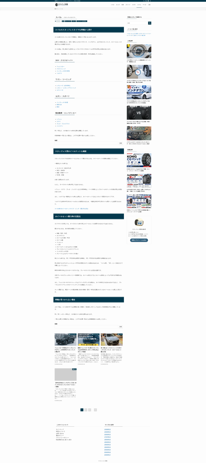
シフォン (59, 119)
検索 (56, 140)
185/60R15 (107, 439)
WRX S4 (59, 104)
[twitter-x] (144, 1)
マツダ (130, 35)
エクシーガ (60, 90)
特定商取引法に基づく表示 (63, 439)
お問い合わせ (60, 433)
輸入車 (143, 35)
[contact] (148, 1)
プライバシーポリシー (62, 437)
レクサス (138, 35)
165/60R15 (107, 434)
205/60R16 (107, 449)
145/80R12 (107, 429)
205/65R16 (107, 452)
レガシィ (74, 21)
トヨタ (128, 33)
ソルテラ (59, 73)
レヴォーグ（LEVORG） (82, 21)
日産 (137, 33)
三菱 (134, 35)
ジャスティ (60, 126)
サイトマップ (60, 429)
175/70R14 (107, 437)
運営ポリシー (60, 435)
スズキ (140, 33)
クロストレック (61, 68)
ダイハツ (145, 33)
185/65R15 (107, 442)
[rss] (146, 1)
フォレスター (68, 21)
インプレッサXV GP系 (63, 71)
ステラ (59, 121)
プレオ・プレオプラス (63, 123)
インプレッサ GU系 (62, 102)
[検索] (150, 1)
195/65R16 (107, 447)
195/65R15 (107, 444)
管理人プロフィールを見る (139, 240)
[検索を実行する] (149, 23)
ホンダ (133, 33)
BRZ (63, 21)
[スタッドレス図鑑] (62, 4)
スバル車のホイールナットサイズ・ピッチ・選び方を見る (71, 208)
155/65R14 (107, 432)
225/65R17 (107, 455)
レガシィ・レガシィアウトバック (66, 88)
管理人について (60, 431)
